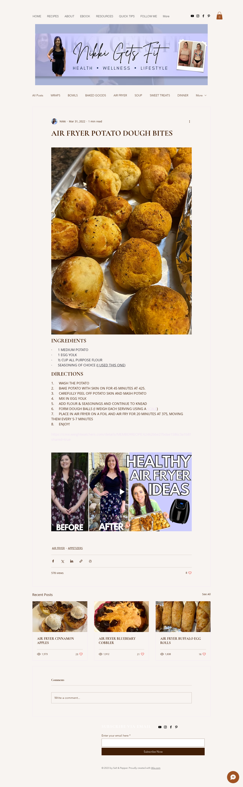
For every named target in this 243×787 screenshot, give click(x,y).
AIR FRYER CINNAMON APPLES (55, 641)
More (199, 95)
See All (206, 594)
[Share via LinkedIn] (71, 561)
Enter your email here (115, 735)
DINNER (183, 95)
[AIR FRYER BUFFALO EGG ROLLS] (183, 616)
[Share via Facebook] (53, 561)
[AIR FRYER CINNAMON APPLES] (59, 616)
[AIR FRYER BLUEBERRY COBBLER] (121, 616)
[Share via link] (81, 561)
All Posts (37, 95)
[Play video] (121, 491)
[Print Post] (90, 561)
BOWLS (73, 95)
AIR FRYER (120, 95)
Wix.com (155, 768)
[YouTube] (192, 16)
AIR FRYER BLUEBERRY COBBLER (117, 641)
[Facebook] (203, 16)
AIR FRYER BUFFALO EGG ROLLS (180, 641)
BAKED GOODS (95, 95)
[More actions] (189, 121)
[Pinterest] (209, 16)
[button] (219, 16)
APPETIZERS (75, 548)
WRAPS (55, 95)
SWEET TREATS (160, 95)
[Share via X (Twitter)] (62, 561)
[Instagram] (198, 16)
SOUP (138, 95)
